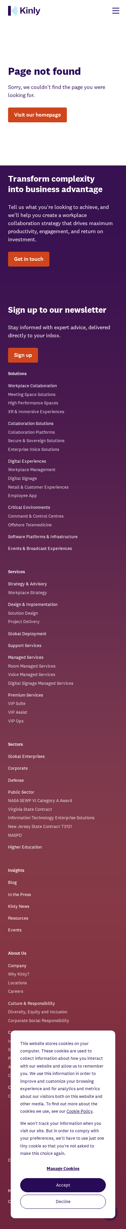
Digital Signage (22, 478)
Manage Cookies (63, 1168)
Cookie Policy (79, 1111)
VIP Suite (17, 703)
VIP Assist (17, 712)
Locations (17, 983)
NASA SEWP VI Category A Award (40, 800)
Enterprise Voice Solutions (33, 449)
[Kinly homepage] (24, 11)
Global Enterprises (26, 756)
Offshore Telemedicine (30, 525)
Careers (15, 991)
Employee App (22, 495)
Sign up (23, 355)
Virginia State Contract (30, 809)
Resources (18, 918)
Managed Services (25, 657)
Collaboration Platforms (31, 432)
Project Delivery (24, 621)
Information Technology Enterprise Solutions (51, 818)
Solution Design (23, 613)
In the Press (19, 894)
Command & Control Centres (36, 516)
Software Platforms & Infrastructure (43, 537)
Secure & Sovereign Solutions (36, 440)
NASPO (15, 835)
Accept (63, 1185)
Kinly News (18, 906)
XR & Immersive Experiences (36, 411)
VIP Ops (16, 721)
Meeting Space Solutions (31, 394)
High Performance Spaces (33, 403)
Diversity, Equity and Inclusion (37, 1012)
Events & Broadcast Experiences (40, 548)
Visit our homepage (37, 114)
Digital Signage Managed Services (40, 683)
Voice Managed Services (31, 674)
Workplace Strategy (27, 592)
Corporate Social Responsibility (38, 1020)
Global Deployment (27, 634)
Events (15, 930)
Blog (12, 882)
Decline (63, 1201)
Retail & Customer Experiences (38, 487)
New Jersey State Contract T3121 (40, 826)
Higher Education (25, 847)
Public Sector (21, 792)
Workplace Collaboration (32, 386)
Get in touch (28, 259)
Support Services (24, 645)
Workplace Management (31, 469)
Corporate (18, 768)
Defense (16, 780)
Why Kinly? (18, 974)
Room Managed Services (31, 666)
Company (17, 966)
